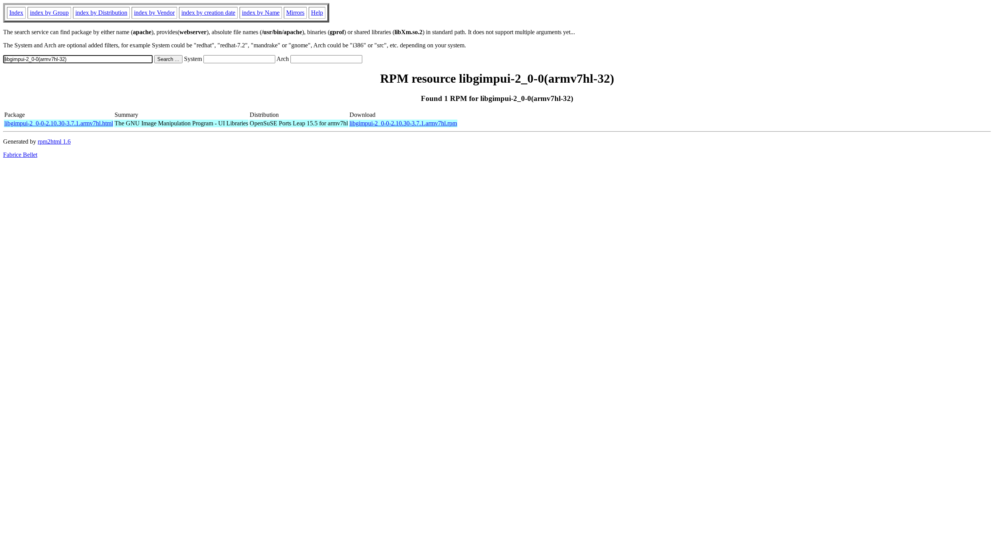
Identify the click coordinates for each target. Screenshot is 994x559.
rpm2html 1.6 (54, 141)
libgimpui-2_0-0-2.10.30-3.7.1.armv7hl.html (58, 123)
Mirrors (295, 12)
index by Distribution (101, 12)
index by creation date (208, 12)
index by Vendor (154, 12)
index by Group (49, 12)
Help (317, 12)
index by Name (261, 12)
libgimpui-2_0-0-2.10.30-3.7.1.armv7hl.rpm (403, 123)
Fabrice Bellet (20, 154)
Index (16, 12)
